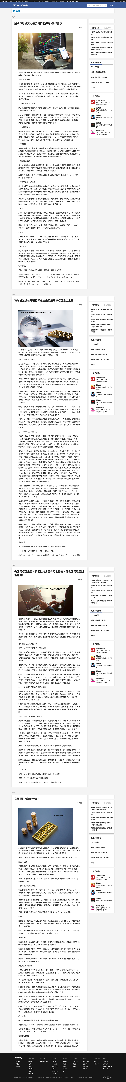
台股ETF (65, 1066)
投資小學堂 (55, 1066)
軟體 (29, 1064)
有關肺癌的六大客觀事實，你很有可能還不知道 (36, 551)
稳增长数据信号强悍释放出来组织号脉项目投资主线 (101, 48)
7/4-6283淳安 (95, 67)
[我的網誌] (110, 5)
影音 (29, 1071)
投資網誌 (54, 1061)
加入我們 (18, 1066)
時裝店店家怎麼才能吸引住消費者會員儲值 (101, 53)
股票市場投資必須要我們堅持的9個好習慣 (102, 43)
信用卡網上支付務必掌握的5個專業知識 (33, 778)
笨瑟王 (93, 87)
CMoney (3, 1)
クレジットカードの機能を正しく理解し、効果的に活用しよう (42, 782)
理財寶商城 (10, 1)
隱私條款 (67, 1077)
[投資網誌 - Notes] (21, 5)
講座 (29, 1066)
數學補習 (44, 1040)
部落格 (17, 1064)
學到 (95, 1061)
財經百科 (54, 1069)
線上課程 (30, 1069)
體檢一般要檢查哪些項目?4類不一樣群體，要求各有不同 (39, 270)
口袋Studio (97, 1064)
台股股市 (65, 1061)
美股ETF (65, 1069)
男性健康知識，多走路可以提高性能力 (101, 33)
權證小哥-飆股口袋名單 (98, 72)
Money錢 (54, 1064)
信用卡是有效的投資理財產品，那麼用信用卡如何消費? (39, 774)
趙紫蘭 (13, 17)
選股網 (85, 1064)
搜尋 (105, 5)
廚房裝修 (51, 920)
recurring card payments (31, 677)
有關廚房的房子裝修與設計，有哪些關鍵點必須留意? (38, 1020)
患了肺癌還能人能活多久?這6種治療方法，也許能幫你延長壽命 (42, 546)
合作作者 (30, 1073)
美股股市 (65, 1064)
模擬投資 (47, 1)
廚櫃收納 (40, 869)
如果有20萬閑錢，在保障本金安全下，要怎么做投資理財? (101, 581)
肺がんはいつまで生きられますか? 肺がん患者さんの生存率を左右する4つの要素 (49, 555)
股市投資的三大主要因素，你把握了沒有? (101, 331)
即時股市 (34, 1)
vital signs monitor (25, 96)
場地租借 (105, 1069)
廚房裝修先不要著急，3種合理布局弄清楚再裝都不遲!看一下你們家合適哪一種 (48, 1024)
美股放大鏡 (55, 1071)
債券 (64, 1071)
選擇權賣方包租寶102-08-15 (100, 82)
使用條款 (73, 1077)
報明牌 (85, 1069)
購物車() (116, 1)
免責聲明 (91, 1077)
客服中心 (105, 1061)
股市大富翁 (86, 1061)
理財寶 (30, 1061)
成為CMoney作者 (107, 1066)
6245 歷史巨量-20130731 (99, 77)
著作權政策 (79, 1077)
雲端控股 (85, 1066)
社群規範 (85, 1077)
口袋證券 (54, 1073)
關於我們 (18, 1061)
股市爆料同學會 (19, 1)
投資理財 (27, 1)
